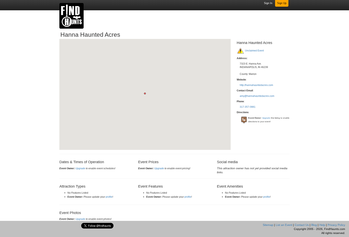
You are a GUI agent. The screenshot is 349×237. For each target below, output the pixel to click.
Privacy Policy (336, 225)
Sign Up (281, 3)
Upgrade (266, 118)
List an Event (284, 225)
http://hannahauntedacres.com (256, 85)
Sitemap (268, 225)
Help (322, 225)
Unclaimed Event (254, 50)
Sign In (268, 3)
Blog (314, 225)
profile (109, 196)
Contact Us (302, 225)
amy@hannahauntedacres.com (257, 96)
